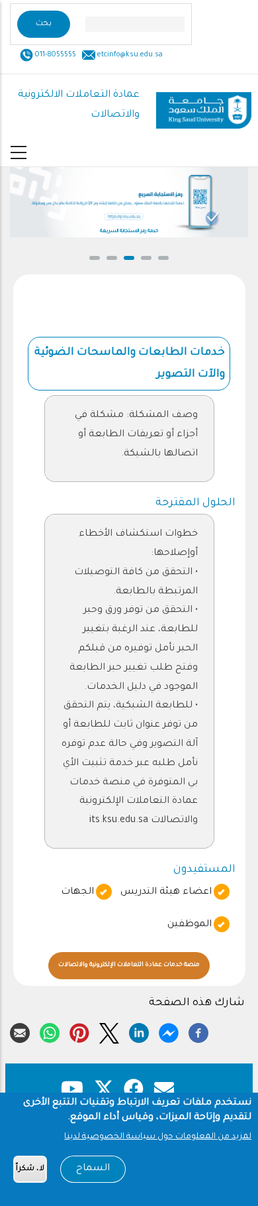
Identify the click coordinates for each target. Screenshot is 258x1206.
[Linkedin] (139, 1031)
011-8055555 (54, 55)
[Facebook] (198, 1031)
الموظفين (189, 925)
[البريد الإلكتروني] (20, 1031)
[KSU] (204, 105)
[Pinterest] (79, 1031)
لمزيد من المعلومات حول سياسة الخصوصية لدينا (157, 1137)
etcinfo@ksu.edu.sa (129, 55)
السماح (93, 1169)
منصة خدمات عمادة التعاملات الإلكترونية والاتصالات (143, 965)
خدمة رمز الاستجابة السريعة (129, 231)
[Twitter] (109, 1031)
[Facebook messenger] (169, 1031)
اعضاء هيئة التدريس (166, 892)
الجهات (77, 892)
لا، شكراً (30, 1169)
